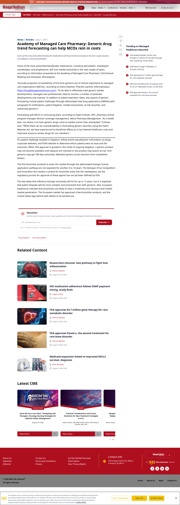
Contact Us (41, 458)
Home (140, 480)
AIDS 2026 (36, 15)
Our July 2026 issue (109, 15)
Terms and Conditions (46, 461)
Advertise (7, 461)
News (94, 8)
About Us (7, 458)
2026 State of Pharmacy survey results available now (74, 15)
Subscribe (103, 222)
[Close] (176, 498)
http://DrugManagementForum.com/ (36, 90)
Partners (123, 8)
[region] (90, 498)
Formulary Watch (39, 238)
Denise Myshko (58, 271)
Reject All (139, 498)
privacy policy (66, 228)
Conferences (113, 8)
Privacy (39, 464)
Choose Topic (10, 14)
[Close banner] (177, 3)
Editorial (7, 464)
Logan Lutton (57, 294)
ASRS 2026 (97, 15)
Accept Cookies (157, 498)
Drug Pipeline (24, 238)
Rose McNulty (58, 364)
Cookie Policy (81, 502)
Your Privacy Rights (77, 464)
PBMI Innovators (48, 15)
